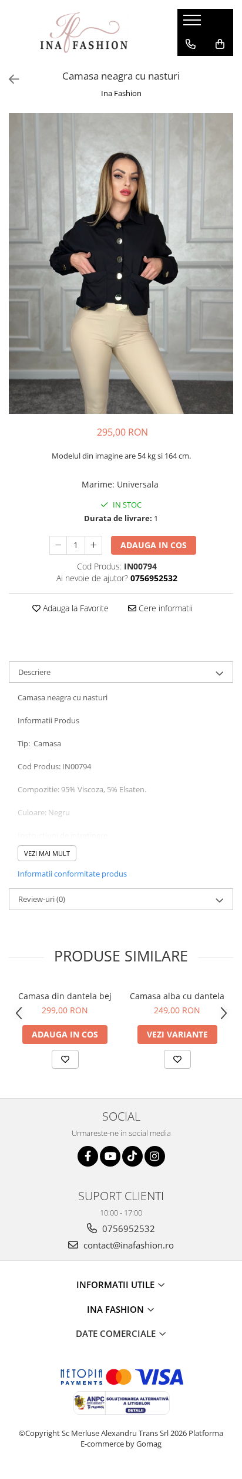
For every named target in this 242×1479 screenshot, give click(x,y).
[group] (121, 263)
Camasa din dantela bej (65, 996)
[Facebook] (88, 1156)
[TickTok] (132, 1156)
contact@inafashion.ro (127, 1245)
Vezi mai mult (47, 853)
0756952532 (127, 1228)
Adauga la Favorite (75, 608)
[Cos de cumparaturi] (220, 44)
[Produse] (193, 23)
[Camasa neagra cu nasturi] (121, 263)
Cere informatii (164, 608)
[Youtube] (110, 1156)
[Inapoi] (9, 79)
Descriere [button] (34, 672)
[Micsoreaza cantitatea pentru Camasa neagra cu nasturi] (58, 545)
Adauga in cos (153, 545)
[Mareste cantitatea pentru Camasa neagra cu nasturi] (93, 545)
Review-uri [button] (41, 899)
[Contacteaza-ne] (190, 44)
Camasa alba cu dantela (177, 996)
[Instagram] (154, 1156)
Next (223, 275)
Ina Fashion (121, 93)
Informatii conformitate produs (72, 873)
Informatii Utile (116, 1284)
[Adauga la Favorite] (65, 1059)
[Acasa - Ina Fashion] (84, 32)
